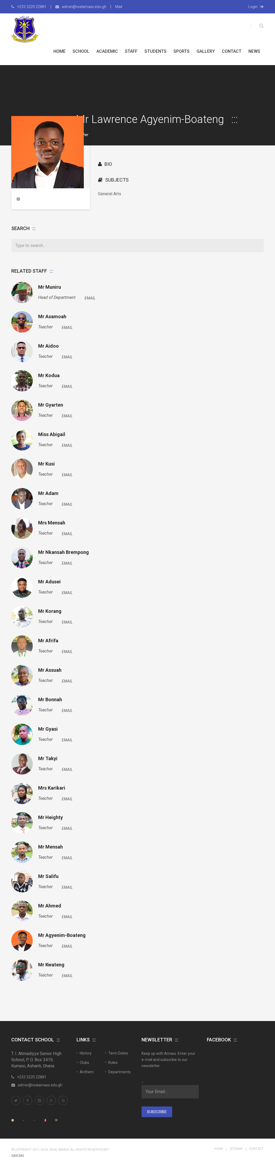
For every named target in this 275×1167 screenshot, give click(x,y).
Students (155, 51)
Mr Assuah (49, 670)
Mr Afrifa (48, 640)
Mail (118, 7)
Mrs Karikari (51, 788)
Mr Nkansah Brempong (63, 552)
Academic (107, 51)
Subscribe (157, 1112)
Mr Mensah (50, 847)
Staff (131, 51)
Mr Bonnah (50, 699)
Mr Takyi (47, 758)
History (86, 1053)
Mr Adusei (49, 581)
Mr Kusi (46, 464)
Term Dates (118, 1053)
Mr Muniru (49, 287)
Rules (113, 1062)
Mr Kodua (49, 375)
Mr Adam (48, 493)
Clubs (84, 1062)
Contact (231, 51)
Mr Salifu (48, 876)
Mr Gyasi (48, 729)
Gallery (206, 51)
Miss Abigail (51, 434)
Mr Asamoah (52, 316)
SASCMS (17, 1156)
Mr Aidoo (48, 346)
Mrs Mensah (51, 523)
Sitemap (236, 1149)
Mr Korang (49, 611)
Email (90, 298)
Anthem (87, 1072)
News (254, 51)
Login (253, 7)
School (81, 51)
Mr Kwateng (51, 964)
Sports (181, 51)
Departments (119, 1072)
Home (59, 51)
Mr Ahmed (49, 906)
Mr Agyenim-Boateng (62, 935)
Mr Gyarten (50, 405)
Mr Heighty (50, 817)
